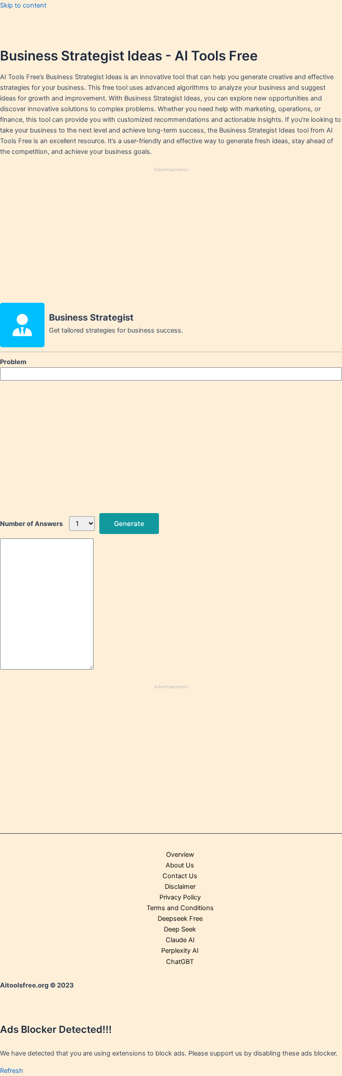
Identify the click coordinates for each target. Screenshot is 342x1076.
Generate (129, 523)
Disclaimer (180, 887)
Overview (180, 855)
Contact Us (180, 876)
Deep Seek (180, 929)
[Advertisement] (171, 237)
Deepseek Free (180, 919)
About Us (180, 865)
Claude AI (180, 940)
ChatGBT (180, 962)
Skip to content (23, 5)
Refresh (11, 1071)
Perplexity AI (180, 951)
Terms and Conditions (180, 908)
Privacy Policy (180, 897)
